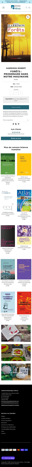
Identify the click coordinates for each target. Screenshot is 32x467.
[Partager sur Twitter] (16, 124)
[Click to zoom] (28, 17)
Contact (3, 433)
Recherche (4, 422)
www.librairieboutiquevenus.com (10, 402)
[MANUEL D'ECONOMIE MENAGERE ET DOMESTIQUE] (8, 302)
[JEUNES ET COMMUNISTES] (24, 303)
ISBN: (11, 86)
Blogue (3, 416)
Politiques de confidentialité (8, 427)
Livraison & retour (5, 418)
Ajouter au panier (16, 107)
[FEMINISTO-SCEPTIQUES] (24, 235)
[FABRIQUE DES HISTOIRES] (8, 236)
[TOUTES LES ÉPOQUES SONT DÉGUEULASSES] (24, 164)
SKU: (14, 84)
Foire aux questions (8, 120)
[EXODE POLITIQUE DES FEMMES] (24, 269)
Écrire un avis (16, 138)
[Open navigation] (5, 7)
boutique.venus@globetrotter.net (10, 401)
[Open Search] (26, 7)
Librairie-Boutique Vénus (17, 462)
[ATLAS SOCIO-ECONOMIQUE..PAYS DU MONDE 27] (24, 201)
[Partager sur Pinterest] (18, 124)
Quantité (16, 89)
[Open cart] (29, 7)
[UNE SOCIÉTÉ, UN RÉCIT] (8, 200)
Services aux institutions (7, 424)
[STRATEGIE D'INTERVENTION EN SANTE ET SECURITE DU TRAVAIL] (8, 163)
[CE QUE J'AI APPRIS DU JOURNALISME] (8, 269)
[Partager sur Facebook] (13, 124)
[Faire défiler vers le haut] (28, 462)
